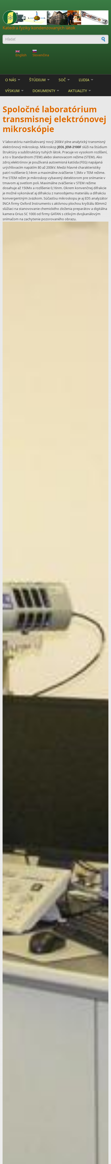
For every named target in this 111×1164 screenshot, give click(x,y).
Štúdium (37, 79)
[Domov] (55, 17)
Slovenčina (41, 55)
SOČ (62, 79)
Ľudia (84, 79)
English (21, 55)
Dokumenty (44, 90)
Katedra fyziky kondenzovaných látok (39, 28)
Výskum (12, 90)
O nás (10, 79)
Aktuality (77, 90)
